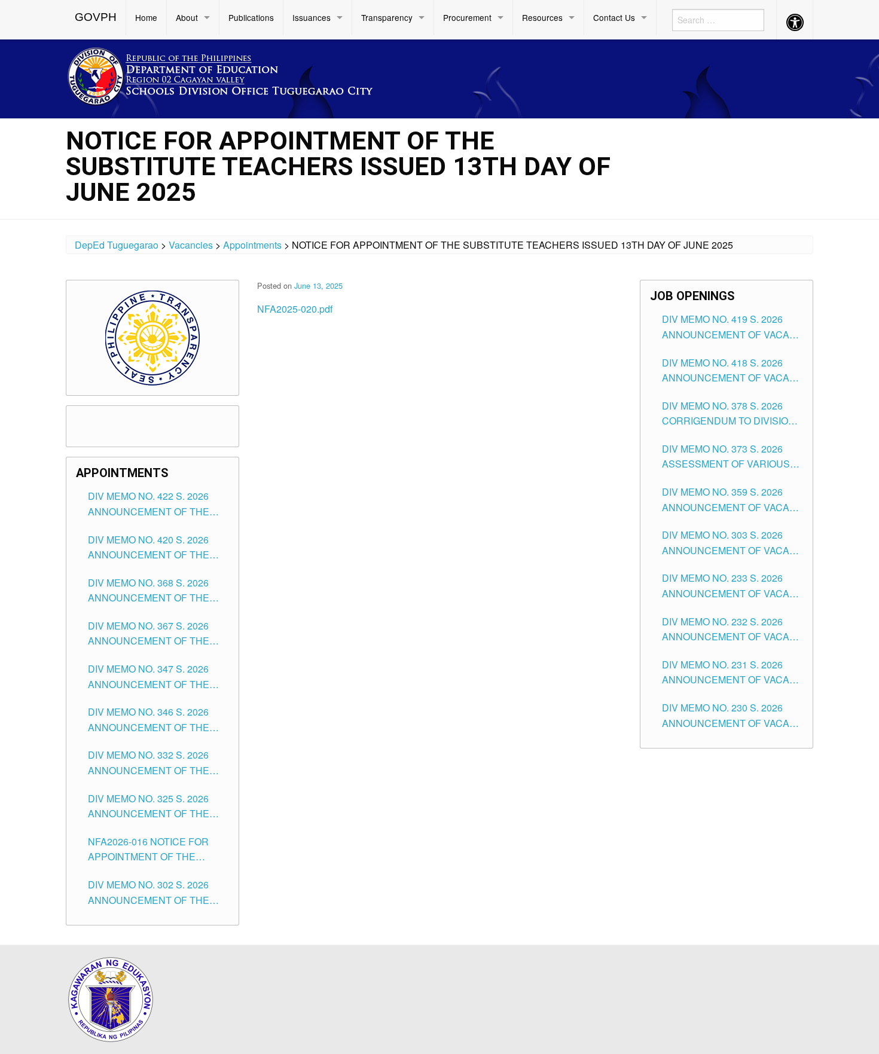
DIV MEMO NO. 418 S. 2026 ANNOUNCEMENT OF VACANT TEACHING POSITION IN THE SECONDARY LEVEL (732, 371)
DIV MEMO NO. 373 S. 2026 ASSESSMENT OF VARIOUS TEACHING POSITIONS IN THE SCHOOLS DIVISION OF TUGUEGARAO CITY (731, 457)
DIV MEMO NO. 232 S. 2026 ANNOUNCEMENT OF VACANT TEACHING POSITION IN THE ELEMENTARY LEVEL (732, 629)
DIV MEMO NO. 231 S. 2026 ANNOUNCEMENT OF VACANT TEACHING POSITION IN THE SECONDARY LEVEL (732, 673)
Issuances (311, 17)
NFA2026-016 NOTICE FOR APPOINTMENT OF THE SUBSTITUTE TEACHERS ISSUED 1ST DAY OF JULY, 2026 (148, 849)
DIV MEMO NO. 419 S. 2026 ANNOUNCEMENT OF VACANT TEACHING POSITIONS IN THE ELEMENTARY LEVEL (732, 327)
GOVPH (96, 17)
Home (146, 17)
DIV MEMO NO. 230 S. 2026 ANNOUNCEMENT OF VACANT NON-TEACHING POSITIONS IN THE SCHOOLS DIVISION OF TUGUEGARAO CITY (732, 716)
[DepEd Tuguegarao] (229, 74)
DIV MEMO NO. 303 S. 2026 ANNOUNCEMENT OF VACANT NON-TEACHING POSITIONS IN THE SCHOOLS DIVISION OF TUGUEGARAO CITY (732, 543)
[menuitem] (96, 17)
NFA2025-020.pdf (294, 309)
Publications (251, 17)
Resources (542, 17)
